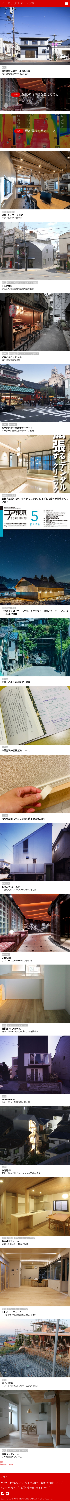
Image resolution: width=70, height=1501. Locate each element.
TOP (5, 1477)
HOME (4, 1482)
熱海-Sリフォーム (7, 1464)
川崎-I (2, 1462)
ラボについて (16, 1482)
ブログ (59, 1482)
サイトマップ (42, 1487)
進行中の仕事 (47, 1482)
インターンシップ (10, 1487)
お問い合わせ (27, 1487)
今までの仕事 (31, 1482)
